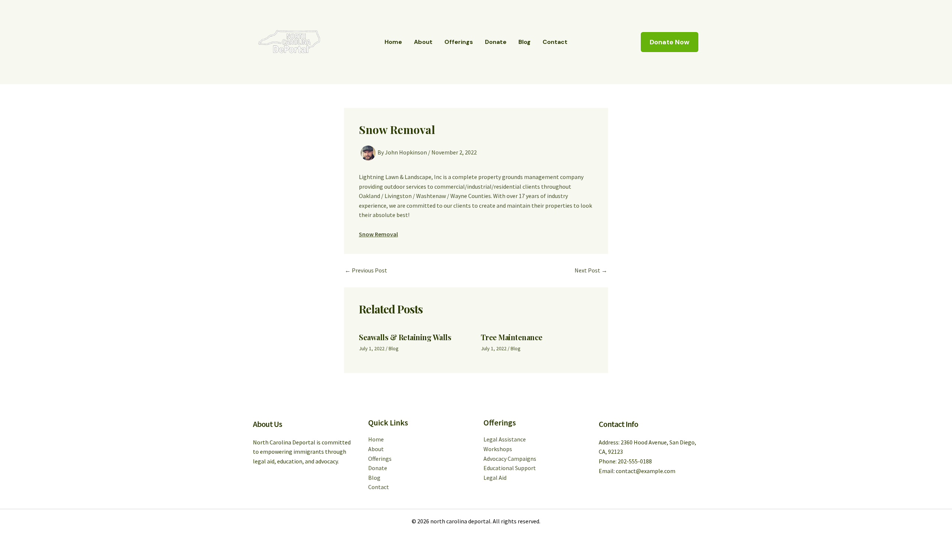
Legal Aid (494, 477)
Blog (524, 42)
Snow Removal (378, 234)
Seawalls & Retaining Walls (405, 337)
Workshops (497, 449)
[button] (669, 42)
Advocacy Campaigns (509, 458)
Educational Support (509, 468)
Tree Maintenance (512, 337)
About (423, 42)
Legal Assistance (504, 439)
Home (393, 42)
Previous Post (366, 270)
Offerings (458, 42)
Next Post (591, 270)
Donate (495, 42)
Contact (555, 42)
